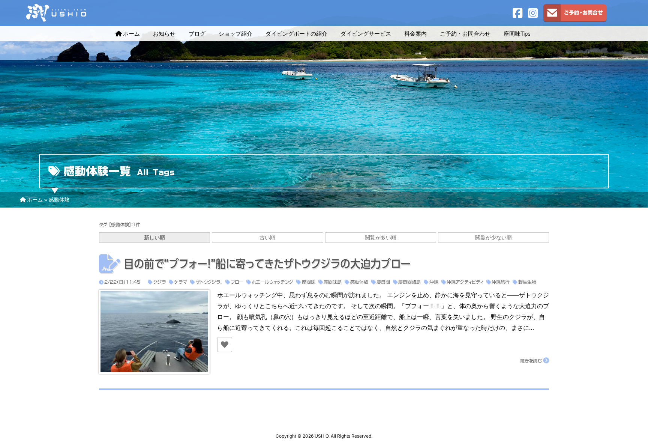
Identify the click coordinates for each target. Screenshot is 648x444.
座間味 (308, 282)
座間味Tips (517, 33)
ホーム (131, 33)
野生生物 (527, 282)
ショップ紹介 (235, 33)
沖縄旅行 (501, 282)
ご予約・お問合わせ (465, 33)
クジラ (159, 282)
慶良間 (383, 282)
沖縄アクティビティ (465, 282)
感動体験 (359, 282)
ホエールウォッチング (272, 282)
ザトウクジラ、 (209, 282)
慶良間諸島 (409, 282)
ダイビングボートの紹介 (296, 33)
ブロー (237, 282)
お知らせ (164, 33)
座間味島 (333, 282)
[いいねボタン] (224, 344)
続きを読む (531, 360)
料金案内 (415, 33)
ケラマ (180, 282)
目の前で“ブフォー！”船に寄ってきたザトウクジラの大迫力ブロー (267, 263)
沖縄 (433, 282)
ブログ (197, 33)
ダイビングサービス (365, 33)
